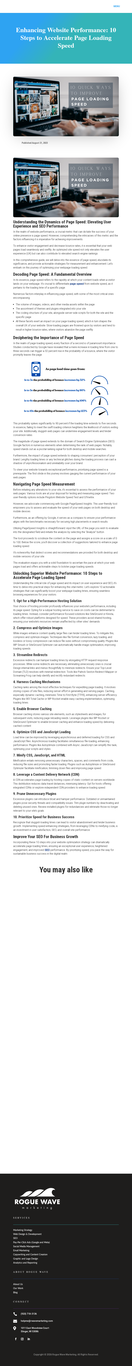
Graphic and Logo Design (25, 1259)
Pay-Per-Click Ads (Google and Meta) (31, 1242)
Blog (15, 1292)
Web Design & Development (27, 1234)
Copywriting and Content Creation (30, 1255)
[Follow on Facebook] (15, 1339)
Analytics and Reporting (25, 1263)
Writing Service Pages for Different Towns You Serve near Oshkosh (56, 1139)
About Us (18, 1284)
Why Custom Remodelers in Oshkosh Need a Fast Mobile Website (55, 952)
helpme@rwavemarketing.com (37, 1321)
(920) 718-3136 (29, 1313)
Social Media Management (26, 1246)
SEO (47, 850)
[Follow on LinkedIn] (28, 1339)
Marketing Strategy (22, 1230)
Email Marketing (21, 1250)
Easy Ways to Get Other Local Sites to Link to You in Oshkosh (53, 1046)
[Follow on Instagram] (22, 1339)
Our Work (18, 1288)
